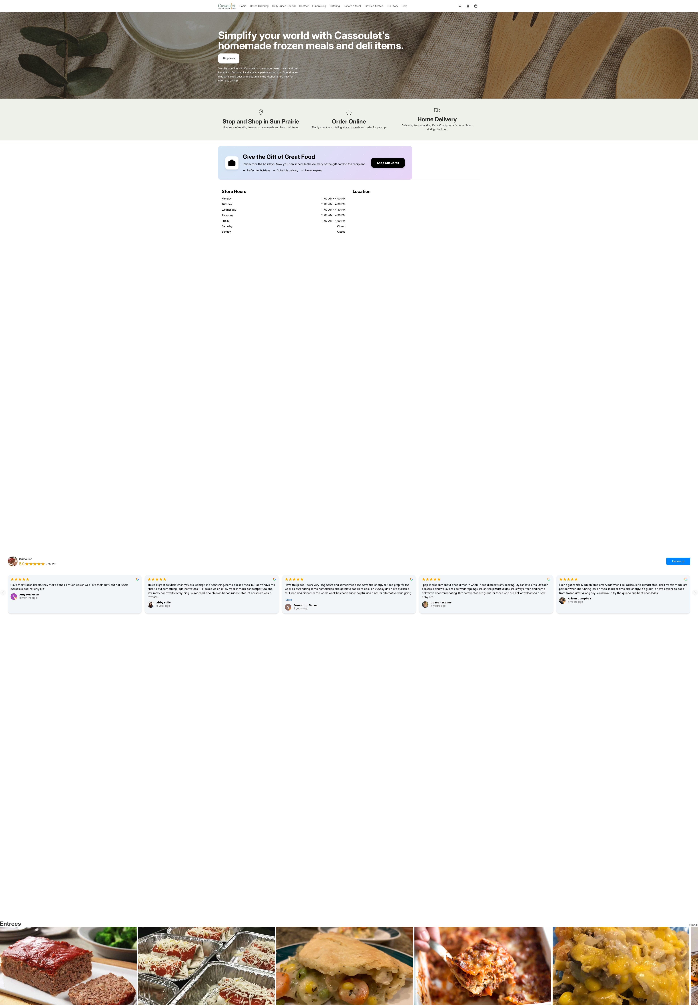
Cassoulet (25, 559)
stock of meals (351, 127)
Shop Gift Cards (388, 163)
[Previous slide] (3, 593)
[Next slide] (695, 593)
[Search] (460, 6)
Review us (678, 561)
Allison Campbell (579, 598)
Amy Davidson (29, 594)
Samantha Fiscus (305, 605)
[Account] (468, 6)
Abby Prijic (163, 602)
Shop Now (228, 58)
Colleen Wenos (441, 602)
